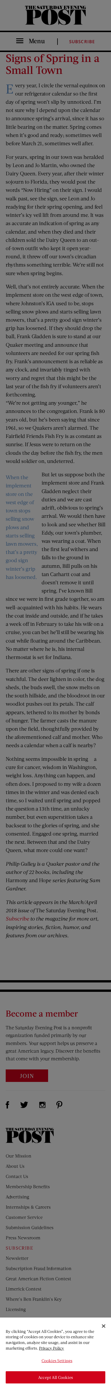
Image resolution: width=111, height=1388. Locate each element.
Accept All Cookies (55, 1377)
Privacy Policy (51, 1348)
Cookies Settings (57, 1360)
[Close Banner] (103, 1326)
